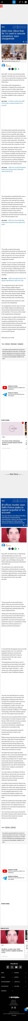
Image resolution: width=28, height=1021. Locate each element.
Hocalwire (14, 1015)
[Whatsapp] (15, 69)
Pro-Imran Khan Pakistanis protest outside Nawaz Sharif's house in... (12, 442)
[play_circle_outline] (12, 428)
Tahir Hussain (14, 344)
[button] (2, 2)
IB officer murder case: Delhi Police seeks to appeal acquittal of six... (12, 950)
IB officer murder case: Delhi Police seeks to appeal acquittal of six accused (12, 103)
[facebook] (9, 69)
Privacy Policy (13, 1003)
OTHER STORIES (5, 420)
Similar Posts (5, 928)
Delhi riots (7, 344)
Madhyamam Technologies (14, 1013)
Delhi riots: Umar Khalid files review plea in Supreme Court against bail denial (13, 222)
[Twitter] (12, 69)
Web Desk (8, 66)
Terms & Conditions (13, 1004)
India (3, 27)
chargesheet (20, 344)
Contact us (13, 1001)
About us (13, 1000)
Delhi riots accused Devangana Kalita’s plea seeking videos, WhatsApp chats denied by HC (13, 169)
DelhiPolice (13, 827)
